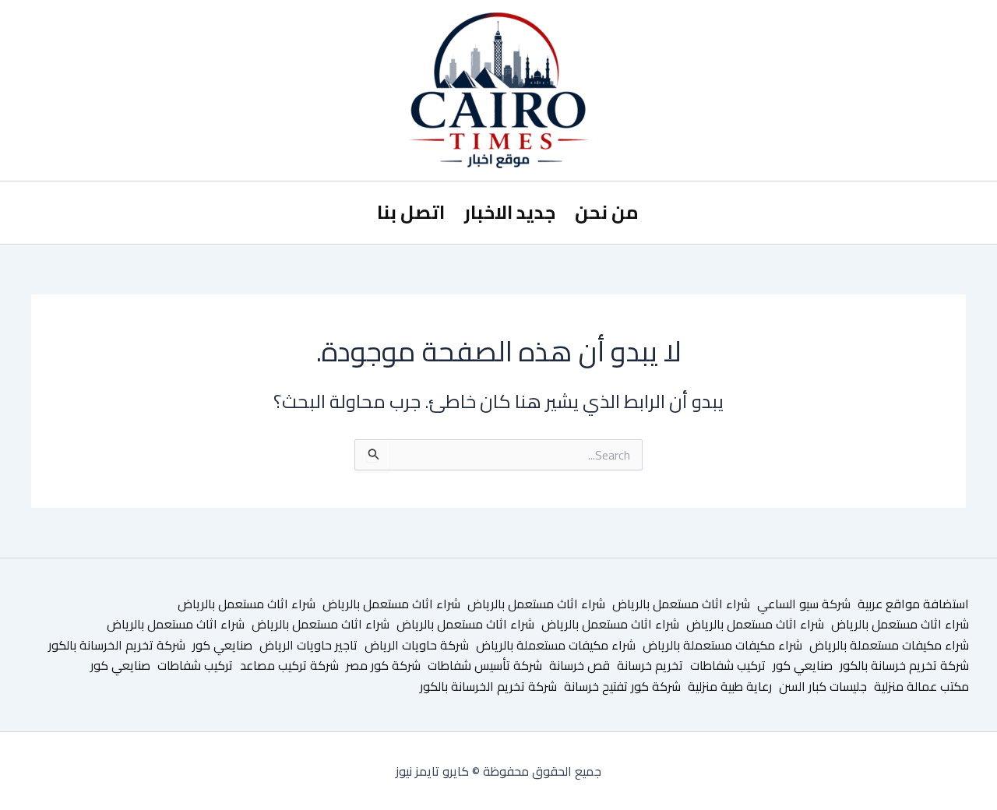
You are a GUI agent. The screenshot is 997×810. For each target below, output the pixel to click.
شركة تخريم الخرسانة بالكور (116, 645)
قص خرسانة (579, 665)
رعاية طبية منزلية (730, 686)
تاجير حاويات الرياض (308, 645)
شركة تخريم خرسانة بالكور (904, 665)
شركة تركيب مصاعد (289, 665)
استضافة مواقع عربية (913, 603)
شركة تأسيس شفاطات (485, 665)
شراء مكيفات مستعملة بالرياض (889, 645)
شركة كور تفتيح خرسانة (622, 686)
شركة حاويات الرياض (417, 645)
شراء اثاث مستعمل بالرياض (681, 603)
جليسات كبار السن (823, 686)
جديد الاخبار (509, 212)
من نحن (607, 212)
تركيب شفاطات (728, 665)
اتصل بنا (411, 212)
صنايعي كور (222, 645)
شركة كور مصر (383, 665)
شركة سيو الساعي (804, 603)
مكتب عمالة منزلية (921, 686)
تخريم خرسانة (650, 665)
